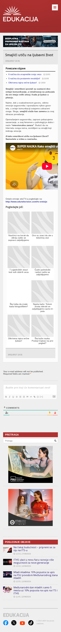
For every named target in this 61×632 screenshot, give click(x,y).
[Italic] (9, 397)
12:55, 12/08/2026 (22, 581)
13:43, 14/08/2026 (22, 566)
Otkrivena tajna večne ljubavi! (22, 82)
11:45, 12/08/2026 (22, 597)
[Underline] (13, 397)
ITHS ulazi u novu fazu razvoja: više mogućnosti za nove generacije (33, 561)
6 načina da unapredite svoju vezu (25, 74)
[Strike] (16, 397)
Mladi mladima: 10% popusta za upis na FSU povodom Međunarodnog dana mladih (35, 575)
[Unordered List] (23, 397)
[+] (41, 397)
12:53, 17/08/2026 (22, 554)
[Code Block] (31, 397)
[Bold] (6, 397)
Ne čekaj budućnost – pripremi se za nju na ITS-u (34, 549)
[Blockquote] (27, 397)
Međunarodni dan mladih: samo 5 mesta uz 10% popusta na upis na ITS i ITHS (35, 590)
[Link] (34, 397)
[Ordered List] (20, 397)
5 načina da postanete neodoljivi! (24, 78)
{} (38, 397)
